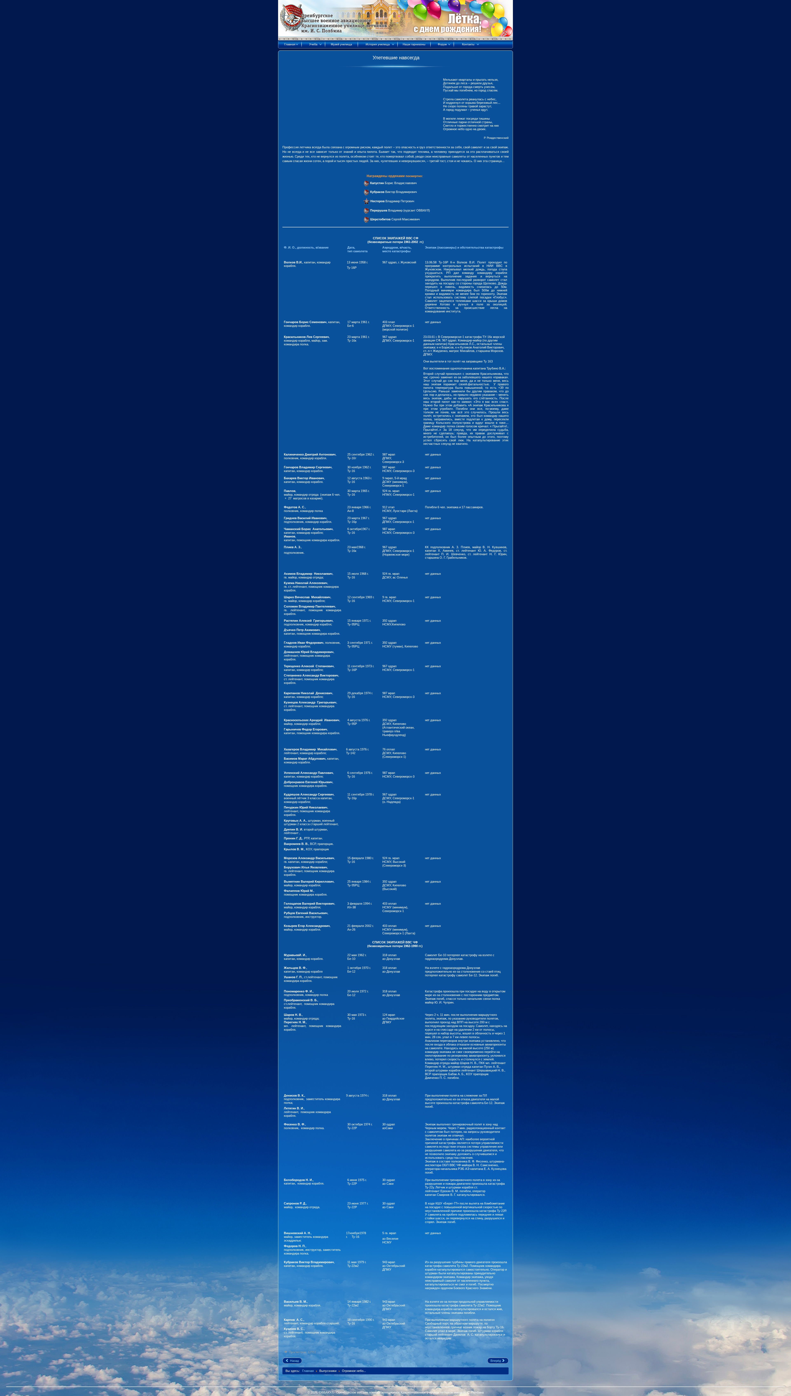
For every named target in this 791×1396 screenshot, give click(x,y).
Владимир (386, 210)
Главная (289, 44)
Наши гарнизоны (414, 44)
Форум (442, 44)
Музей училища (341, 44)
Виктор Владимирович (393, 192)
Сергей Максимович (395, 219)
